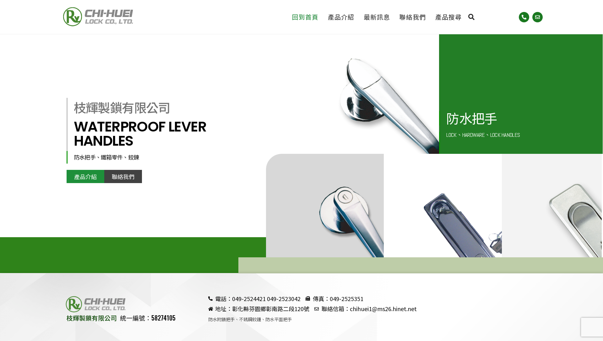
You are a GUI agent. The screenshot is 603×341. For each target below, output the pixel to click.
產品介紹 (341, 16)
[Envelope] (537, 17)
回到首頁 (305, 16)
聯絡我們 (412, 16)
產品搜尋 (451, 16)
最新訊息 (377, 16)
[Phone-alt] (524, 17)
